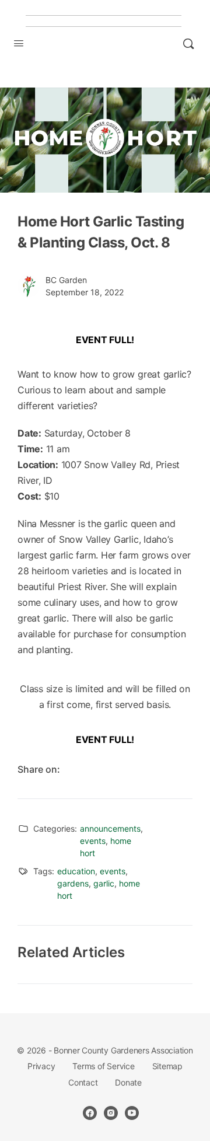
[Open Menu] (19, 43)
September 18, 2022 (85, 292)
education (76, 871)
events (93, 841)
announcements (110, 828)
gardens (73, 883)
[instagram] (111, 1113)
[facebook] (90, 1113)
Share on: (39, 769)
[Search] (188, 44)
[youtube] (132, 1113)
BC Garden (66, 280)
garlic (103, 883)
